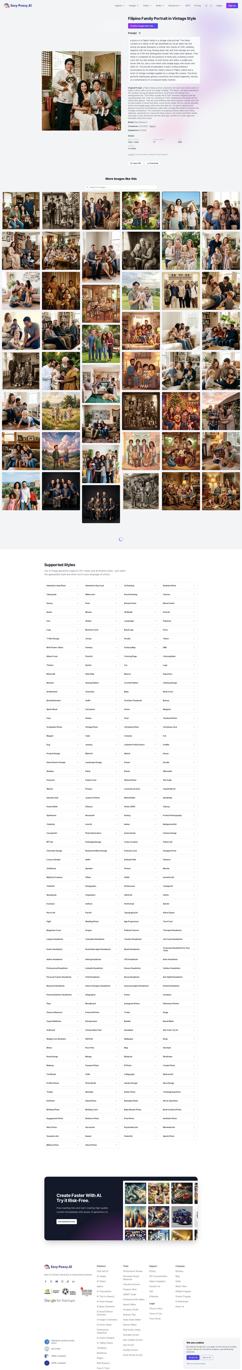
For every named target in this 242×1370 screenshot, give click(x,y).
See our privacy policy (196, 1363)
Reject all (207, 1357)
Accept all (193, 1357)
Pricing (197, 5)
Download (153, 163)
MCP (188, 5)
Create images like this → (143, 26)
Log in (219, 5)
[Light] (210, 5)
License (131, 154)
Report (153, 126)
